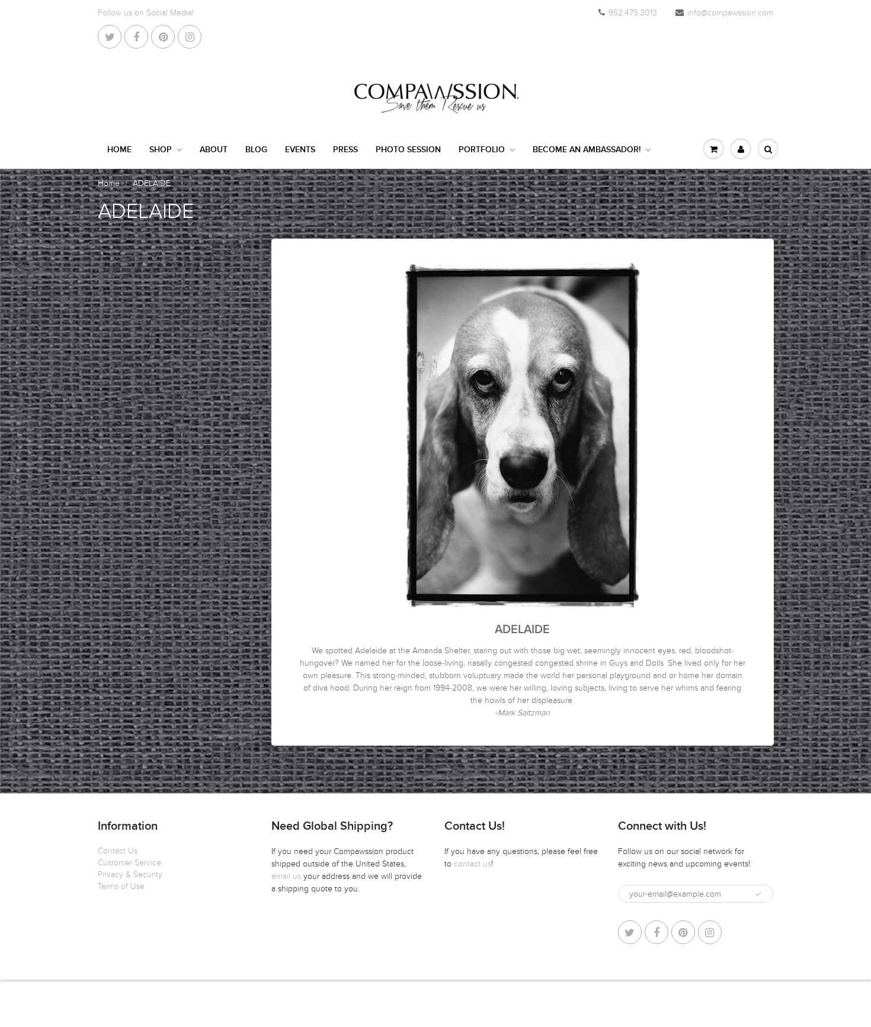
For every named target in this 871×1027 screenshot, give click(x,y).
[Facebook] (136, 37)
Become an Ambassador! (587, 150)
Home (119, 150)
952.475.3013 (633, 13)
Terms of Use (121, 886)
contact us (472, 864)
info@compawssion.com (730, 13)
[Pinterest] (163, 37)
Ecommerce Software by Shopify (714, 1003)
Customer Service (129, 863)
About (214, 150)
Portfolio (482, 150)
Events (300, 150)
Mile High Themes (286, 1003)
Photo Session (408, 150)
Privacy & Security (130, 874)
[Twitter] (109, 37)
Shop (160, 150)
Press (345, 150)
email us (287, 876)
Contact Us (117, 851)
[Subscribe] (758, 894)
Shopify (198, 1003)
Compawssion (153, 1003)
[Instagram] (189, 37)
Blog (256, 150)
